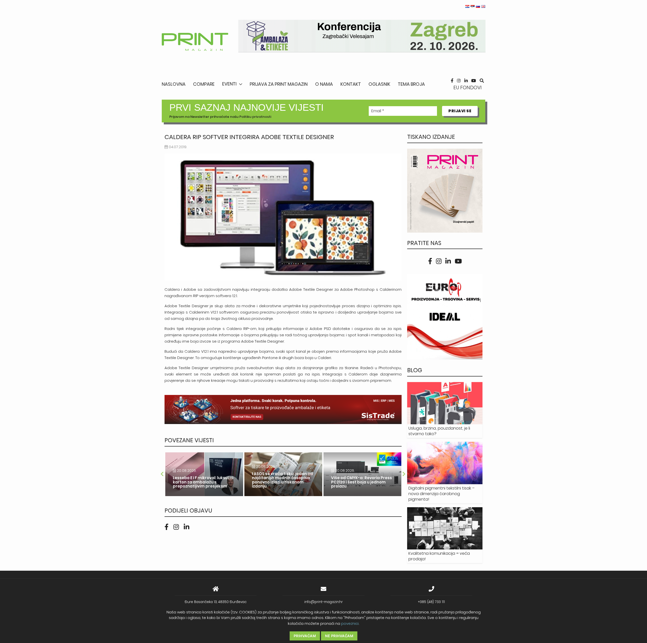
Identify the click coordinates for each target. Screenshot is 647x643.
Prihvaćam (305, 636)
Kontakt (350, 84)
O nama (324, 84)
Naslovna (174, 84)
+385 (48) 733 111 (431, 602)
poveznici (350, 623)
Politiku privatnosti (255, 116)
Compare (204, 84)
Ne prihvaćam (339, 636)
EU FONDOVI (467, 87)
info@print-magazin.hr (323, 602)
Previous (162, 474)
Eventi (229, 84)
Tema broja (411, 84)
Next (404, 474)
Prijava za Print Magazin (279, 84)
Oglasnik (379, 84)
